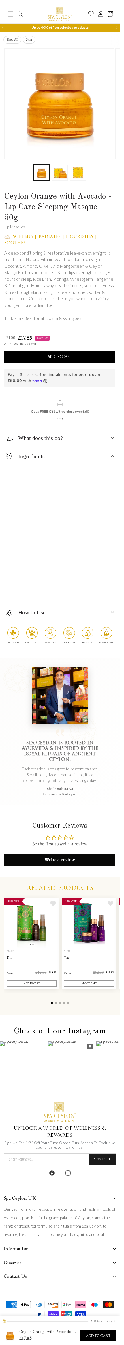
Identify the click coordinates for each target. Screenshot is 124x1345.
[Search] (20, 14)
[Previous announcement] (3, 27)
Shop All (12, 39)
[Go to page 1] (52, 1003)
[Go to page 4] (64, 1003)
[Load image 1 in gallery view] (42, 173)
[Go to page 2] (56, 1003)
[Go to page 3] (60, 1003)
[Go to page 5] (68, 1003)
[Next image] (53, 923)
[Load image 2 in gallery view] (60, 173)
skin (29, 39)
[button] (10, 14)
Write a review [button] (60, 860)
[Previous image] (10, 923)
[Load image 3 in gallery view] (78, 173)
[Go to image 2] (33, 944)
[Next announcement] (117, 27)
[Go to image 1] (30, 944)
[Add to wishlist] (53, 903)
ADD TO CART (98, 1335)
